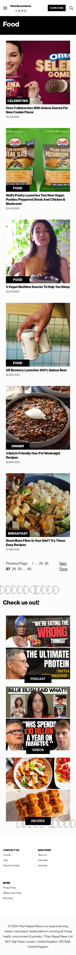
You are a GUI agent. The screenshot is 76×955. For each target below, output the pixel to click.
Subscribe (56, 7)
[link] (21, 10)
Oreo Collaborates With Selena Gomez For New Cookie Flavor (37, 110)
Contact (7, 854)
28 (14, 568)
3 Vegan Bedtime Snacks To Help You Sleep (38, 287)
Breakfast (18, 533)
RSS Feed (8, 898)
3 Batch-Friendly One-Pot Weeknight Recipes (33, 455)
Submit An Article (11, 865)
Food (17, 188)
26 (47, 563)
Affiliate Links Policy (12, 892)
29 (20, 568)
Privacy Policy (9, 887)
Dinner (18, 446)
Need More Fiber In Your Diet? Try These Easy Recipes (35, 542)
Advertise (42, 865)
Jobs (5, 860)
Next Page (63, 566)
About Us (42, 854)
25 (41, 563)
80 (29, 568)
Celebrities (17, 101)
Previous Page (16, 563)
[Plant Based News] (5, 8)
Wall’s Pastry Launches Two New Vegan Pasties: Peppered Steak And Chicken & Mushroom (35, 199)
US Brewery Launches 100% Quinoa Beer (36, 370)
